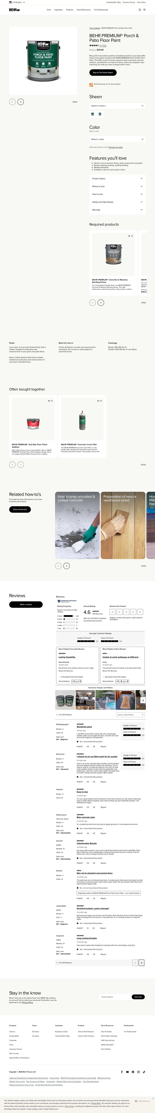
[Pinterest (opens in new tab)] (133, 1072)
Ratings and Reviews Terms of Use (21, 1085)
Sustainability (14, 1036)
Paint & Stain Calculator (109, 1036)
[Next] (20, 102)
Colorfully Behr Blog (62, 1036)
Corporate (13, 1040)
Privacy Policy (27, 1002)
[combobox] (117, 105)
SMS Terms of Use (104, 1078)
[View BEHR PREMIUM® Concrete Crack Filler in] (82, 419)
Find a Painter (106, 1049)
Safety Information (107, 1045)
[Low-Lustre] (92, 114)
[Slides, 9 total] (43, 61)
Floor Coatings (95, 28)
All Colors (35, 1031)
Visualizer (35, 1036)
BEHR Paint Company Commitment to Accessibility (78, 1078)
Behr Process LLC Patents (35, 1081)
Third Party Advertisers (91, 1081)
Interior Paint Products (86, 1031)
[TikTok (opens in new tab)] (144, 1072)
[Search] (139, 9)
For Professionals (130, 1031)
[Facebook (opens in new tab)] (122, 1072)
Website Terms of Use (17, 1081)
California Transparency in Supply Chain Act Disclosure (28, 1078)
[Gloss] (100, 114)
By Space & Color (61, 1031)
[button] (142, 1101)
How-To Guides (106, 1031)
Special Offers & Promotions (19, 1058)
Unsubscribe (50, 1081)
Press (11, 1045)
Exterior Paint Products (86, 1036)
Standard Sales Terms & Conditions (69, 1081)
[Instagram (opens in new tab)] (138, 1072)
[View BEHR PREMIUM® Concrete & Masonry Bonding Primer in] (113, 254)
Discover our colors (116, 147)
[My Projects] (144, 9)
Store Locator (14, 1053)
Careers (12, 1031)
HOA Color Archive (108, 1040)
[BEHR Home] (14, 9)
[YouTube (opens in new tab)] (127, 1072)
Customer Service (15, 1049)
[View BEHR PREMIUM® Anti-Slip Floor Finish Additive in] (33, 419)
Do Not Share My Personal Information (49, 1085)
